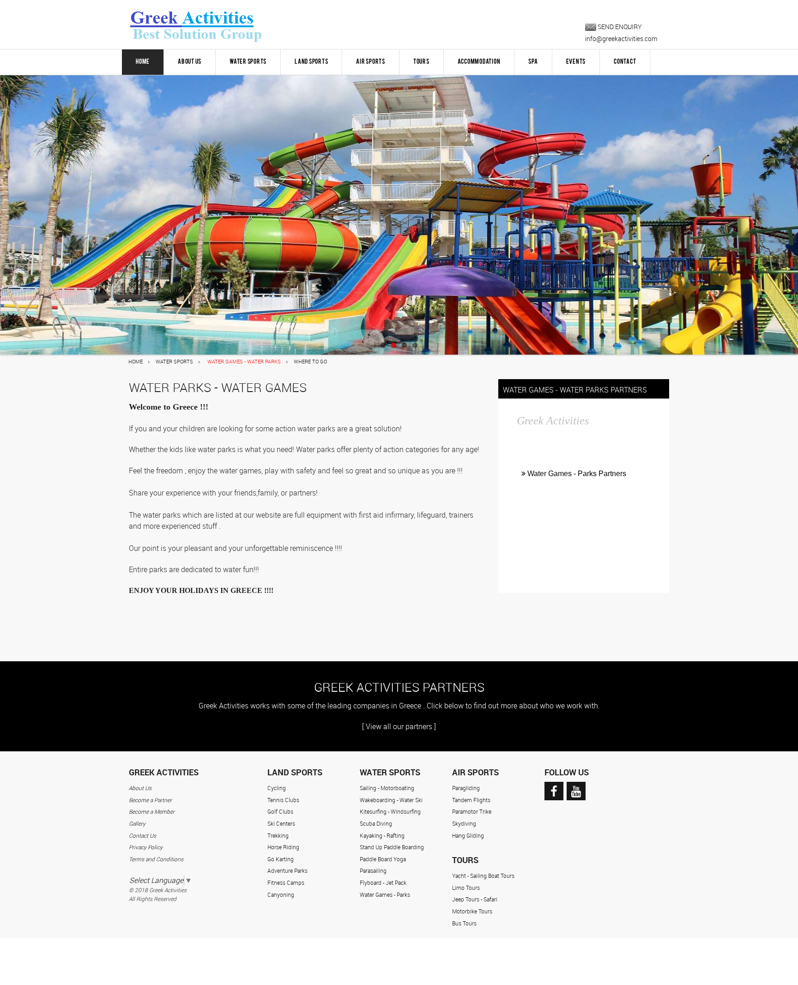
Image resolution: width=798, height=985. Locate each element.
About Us (189, 62)
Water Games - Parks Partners (576, 473)
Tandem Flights (471, 800)
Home (135, 361)
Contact (625, 62)
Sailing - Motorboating (387, 788)
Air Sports (370, 62)
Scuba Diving (376, 823)
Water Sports (248, 62)
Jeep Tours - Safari (474, 899)
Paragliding (466, 788)
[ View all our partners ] (399, 726)
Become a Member (152, 811)
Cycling (276, 788)
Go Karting (280, 859)
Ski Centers (281, 823)
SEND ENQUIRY (619, 26)
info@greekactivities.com (621, 38)
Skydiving (464, 823)
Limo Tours (466, 887)
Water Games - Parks (385, 894)
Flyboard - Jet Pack (383, 882)
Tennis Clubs (283, 800)
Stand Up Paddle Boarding (392, 847)
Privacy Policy (146, 847)
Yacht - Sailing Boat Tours (483, 875)
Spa (533, 62)
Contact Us (142, 835)
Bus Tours (464, 923)
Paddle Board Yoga (383, 859)
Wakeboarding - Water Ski (391, 800)
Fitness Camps (285, 882)
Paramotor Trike (471, 811)
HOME (143, 62)
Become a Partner (150, 800)
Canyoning (280, 894)
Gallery (137, 823)
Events (576, 62)
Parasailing (373, 870)
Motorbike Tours (472, 911)
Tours (421, 62)
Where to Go (310, 361)
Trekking (278, 835)
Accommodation (479, 62)
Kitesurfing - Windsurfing (390, 811)
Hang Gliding (468, 835)
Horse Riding (283, 847)
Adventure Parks (287, 870)
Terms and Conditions (156, 859)
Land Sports (311, 62)
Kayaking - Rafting (382, 835)
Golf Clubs (280, 811)
